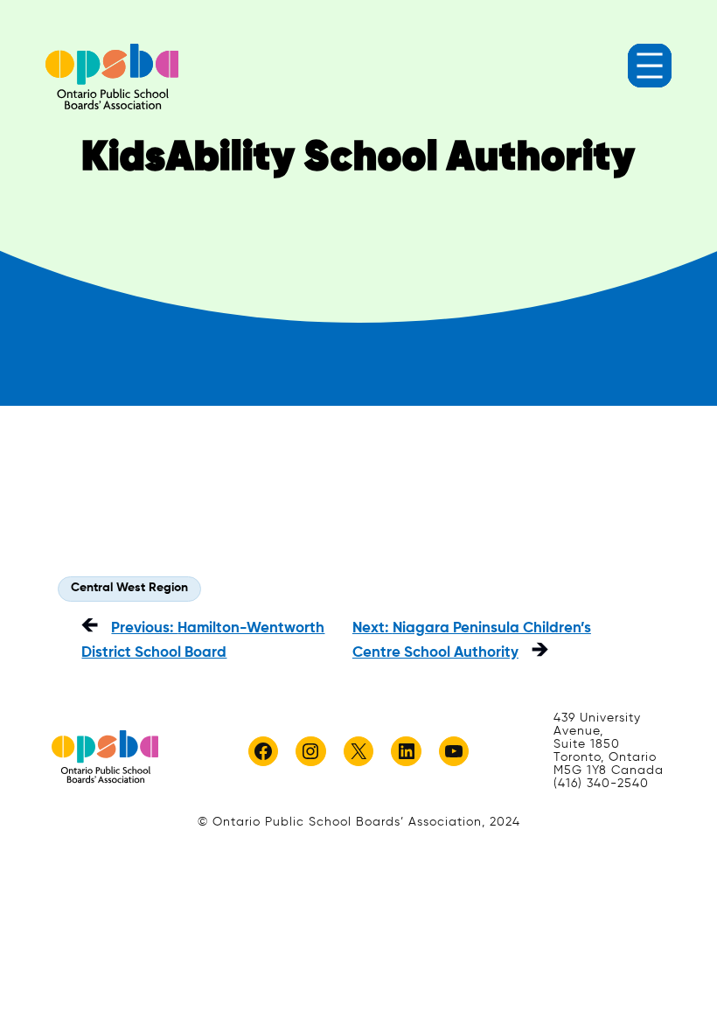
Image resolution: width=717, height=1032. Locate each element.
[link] (111, 77)
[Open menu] (650, 65)
